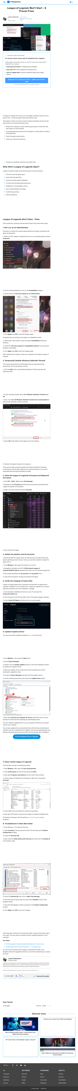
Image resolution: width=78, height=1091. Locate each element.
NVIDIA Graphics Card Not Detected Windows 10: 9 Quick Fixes (25, 944)
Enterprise (6, 1077)
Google (24, 1080)
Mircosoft (24, 1074)
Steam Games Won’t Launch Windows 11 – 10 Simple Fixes (23, 947)
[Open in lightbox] (27, 255)
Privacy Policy (35, 1088)
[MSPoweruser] (14, 2)
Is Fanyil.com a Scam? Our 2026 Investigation (57, 1019)
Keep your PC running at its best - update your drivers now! (26, 80)
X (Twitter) (17, 1065)
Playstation (43, 1083)
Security (5, 1083)
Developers (6, 1074)
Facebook (12, 1065)
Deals (41, 1074)
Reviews (61, 1074)
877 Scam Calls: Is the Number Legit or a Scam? (20, 1040)
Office (23, 1083)
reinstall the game (33, 817)
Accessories (43, 1080)
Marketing (6, 1080)
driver (30, 635)
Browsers (61, 1077)
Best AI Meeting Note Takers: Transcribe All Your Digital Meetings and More (20, 1033)
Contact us (44, 1088)
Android (24, 1077)
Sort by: (38, 1006)
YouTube (21, 1065)
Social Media (62, 1080)
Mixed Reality (62, 1083)
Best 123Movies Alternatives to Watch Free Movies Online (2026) (57, 1054)
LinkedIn (25, 1065)
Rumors (42, 1077)
